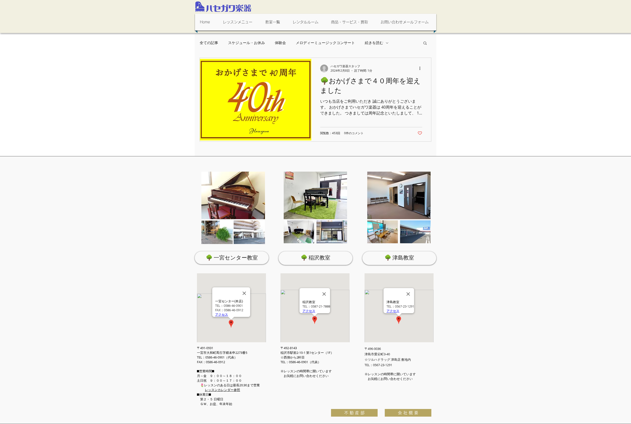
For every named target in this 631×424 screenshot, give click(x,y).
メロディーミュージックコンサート (325, 42)
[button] (239, 22)
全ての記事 (209, 42)
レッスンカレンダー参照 (222, 390)
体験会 (280, 42)
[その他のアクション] (421, 68)
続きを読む (374, 42)
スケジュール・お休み (246, 42)
